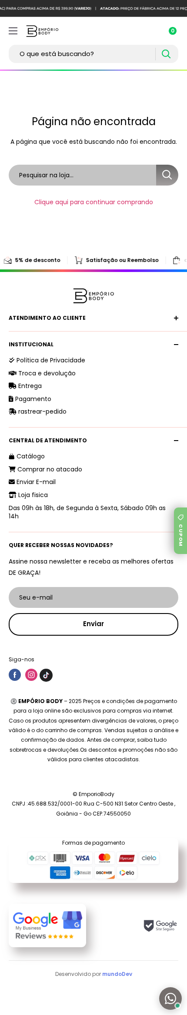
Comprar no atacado (49, 469)
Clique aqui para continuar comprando (93, 202)
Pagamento (32, 399)
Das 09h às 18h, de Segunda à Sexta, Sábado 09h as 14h (87, 512)
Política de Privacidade (50, 360)
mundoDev (117, 974)
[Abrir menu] (13, 30)
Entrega (29, 385)
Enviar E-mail (35, 482)
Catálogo (30, 456)
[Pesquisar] (166, 54)
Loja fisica (32, 495)
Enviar (93, 623)
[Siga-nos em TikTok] (46, 675)
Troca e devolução (46, 373)
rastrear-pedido (42, 411)
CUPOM (180, 535)
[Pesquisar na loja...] (167, 175)
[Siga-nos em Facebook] (15, 675)
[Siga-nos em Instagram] (31, 675)
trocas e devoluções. (52, 749)
